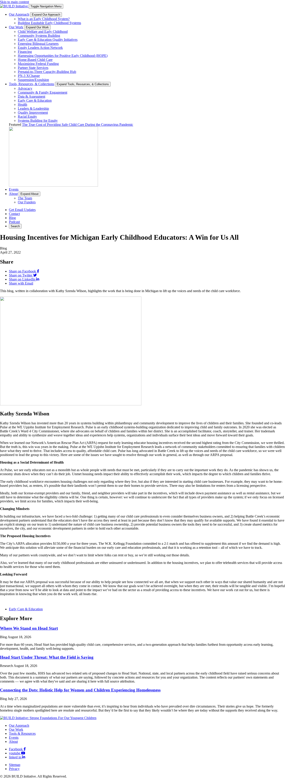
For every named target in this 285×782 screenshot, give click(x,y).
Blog (12, 218)
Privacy (14, 769)
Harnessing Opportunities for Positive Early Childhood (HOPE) (63, 56)
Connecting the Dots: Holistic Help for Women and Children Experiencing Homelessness (80, 690)
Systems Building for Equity (38, 120)
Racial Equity (27, 116)
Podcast (14, 222)
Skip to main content (14, 2)
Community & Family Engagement (42, 92)
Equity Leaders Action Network (40, 48)
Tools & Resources (22, 733)
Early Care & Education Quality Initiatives (47, 39)
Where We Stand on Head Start (29, 628)
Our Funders (27, 202)
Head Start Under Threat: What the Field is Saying (47, 657)
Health (22, 104)
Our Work (16, 27)
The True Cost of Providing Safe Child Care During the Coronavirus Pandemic (77, 124)
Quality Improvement (33, 112)
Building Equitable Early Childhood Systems (49, 23)
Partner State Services (33, 68)
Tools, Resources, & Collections (31, 84)
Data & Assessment (31, 96)
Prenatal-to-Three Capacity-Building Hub (47, 72)
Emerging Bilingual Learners (38, 43)
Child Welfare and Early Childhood (43, 31)
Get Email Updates (22, 210)
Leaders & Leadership (33, 108)
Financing (25, 52)
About (13, 194)
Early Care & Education (35, 100)
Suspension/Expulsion (33, 80)
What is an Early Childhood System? (44, 19)
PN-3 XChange (29, 76)
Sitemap (14, 765)
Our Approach (19, 14)
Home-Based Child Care (35, 60)
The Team (25, 198)
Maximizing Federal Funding (38, 64)
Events (13, 189)
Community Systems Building (39, 35)
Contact (14, 214)
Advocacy (25, 88)
